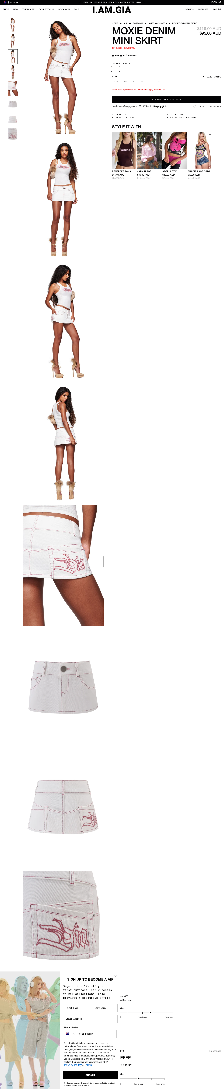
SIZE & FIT (177, 114)
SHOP (6, 9)
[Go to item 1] (13, 25)
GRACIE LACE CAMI (199, 171)
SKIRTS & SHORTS (157, 24)
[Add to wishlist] (134, 134)
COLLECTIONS (46, 9)
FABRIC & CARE (125, 117)
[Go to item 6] (13, 104)
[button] (124, 56)
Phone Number (71, 1027)
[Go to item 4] (13, 72)
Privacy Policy (73, 1064)
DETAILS (121, 114)
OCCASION (64, 9)
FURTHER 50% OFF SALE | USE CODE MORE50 (112, 2)
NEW (15, 9)
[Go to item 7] (13, 120)
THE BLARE (28, 9)
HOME (115, 24)
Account (216, 2)
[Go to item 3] (13, 56)
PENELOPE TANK (121, 171)
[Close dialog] (115, 976)
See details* (159, 90)
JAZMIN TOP (144, 171)
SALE (76, 9)
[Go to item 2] (13, 40)
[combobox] (70, 1034)
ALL (125, 24)
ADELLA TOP (169, 171)
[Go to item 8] (13, 136)
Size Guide (214, 76)
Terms (88, 1064)
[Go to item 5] (13, 88)
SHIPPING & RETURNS (183, 117)
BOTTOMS (138, 24)
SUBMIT (90, 1075)
